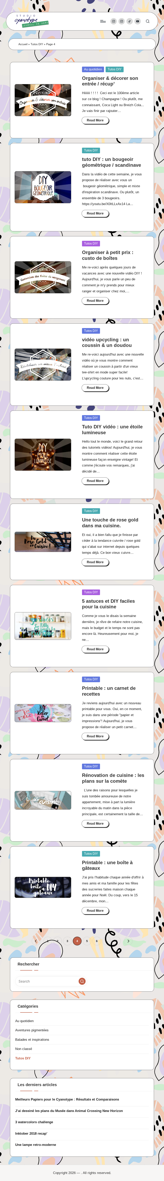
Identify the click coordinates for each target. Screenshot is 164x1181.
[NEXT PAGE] (128, 941)
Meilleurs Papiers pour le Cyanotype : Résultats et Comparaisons (67, 1099)
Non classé (23, 1049)
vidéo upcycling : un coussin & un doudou (107, 342)
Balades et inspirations (32, 1040)
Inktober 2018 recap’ (31, 1133)
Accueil (22, 44)
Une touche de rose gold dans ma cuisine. (110, 522)
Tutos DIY (37, 44)
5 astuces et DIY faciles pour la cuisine (108, 604)
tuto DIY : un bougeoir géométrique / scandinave (111, 162)
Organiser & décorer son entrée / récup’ (110, 81)
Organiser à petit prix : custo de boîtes (107, 255)
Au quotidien (93, 69)
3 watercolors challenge (34, 1122)
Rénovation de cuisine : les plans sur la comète (113, 778)
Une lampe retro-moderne (35, 1145)
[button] (36, 941)
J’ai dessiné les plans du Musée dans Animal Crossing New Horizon (69, 1111)
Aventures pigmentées (32, 1030)
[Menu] (102, 21)
